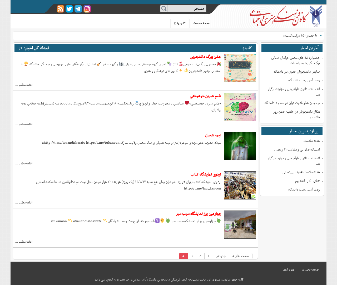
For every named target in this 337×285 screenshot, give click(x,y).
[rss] (60, 9)
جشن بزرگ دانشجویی (205, 56)
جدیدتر (221, 256)
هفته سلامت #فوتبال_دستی (301, 172)
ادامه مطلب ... (23, 85)
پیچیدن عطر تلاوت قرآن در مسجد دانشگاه (292, 103)
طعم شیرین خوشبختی (205, 96)
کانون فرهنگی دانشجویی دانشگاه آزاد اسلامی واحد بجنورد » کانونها (286, 16)
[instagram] (87, 9)
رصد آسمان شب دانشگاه (304, 80)
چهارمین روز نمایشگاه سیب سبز (198, 213)
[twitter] (69, 9)
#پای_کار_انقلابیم (307, 181)
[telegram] (78, 9)
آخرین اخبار (309, 48)
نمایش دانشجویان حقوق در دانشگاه (297, 72)
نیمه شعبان (213, 135)
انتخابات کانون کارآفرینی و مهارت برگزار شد (294, 92)
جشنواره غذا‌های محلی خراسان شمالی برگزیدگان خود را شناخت (295, 60)
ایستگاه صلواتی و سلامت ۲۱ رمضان (297, 150)
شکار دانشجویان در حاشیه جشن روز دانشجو (296, 114)
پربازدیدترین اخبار (304, 131)
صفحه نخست (201, 23)
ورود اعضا (288, 270)
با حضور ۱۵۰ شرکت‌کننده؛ (300, 36)
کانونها (180, 23)
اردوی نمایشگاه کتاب (206, 174)
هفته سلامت (312, 141)
